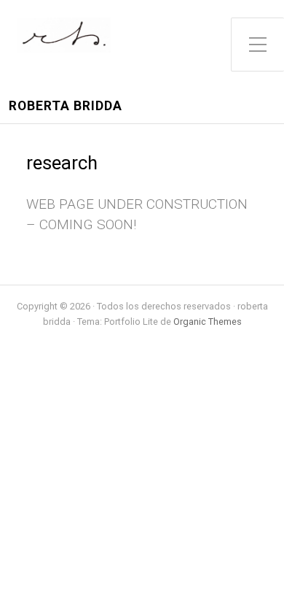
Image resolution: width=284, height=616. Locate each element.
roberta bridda (65, 106)
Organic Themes (207, 321)
